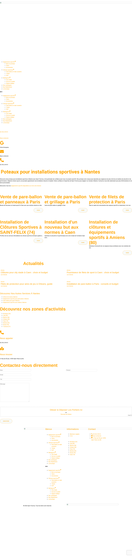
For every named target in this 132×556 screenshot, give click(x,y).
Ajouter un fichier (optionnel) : (9, 405)
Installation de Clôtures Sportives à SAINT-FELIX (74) (21, 227)
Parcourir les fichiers (66, 414)
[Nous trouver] (2, 348)
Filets (7, 65)
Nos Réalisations (7, 87)
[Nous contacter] (2, 135)
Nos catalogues (7, 85)
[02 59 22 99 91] (2, 129)
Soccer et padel (10, 81)
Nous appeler (6, 338)
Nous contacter (4, 138)
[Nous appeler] (2, 332)
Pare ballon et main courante (14, 71)
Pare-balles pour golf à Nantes (11, 300)
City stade (9, 79)
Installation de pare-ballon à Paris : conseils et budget (92, 284)
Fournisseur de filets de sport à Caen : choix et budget (93, 272)
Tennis (8, 73)
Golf (7, 75)
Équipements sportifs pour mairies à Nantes (15, 302)
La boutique (6, 89)
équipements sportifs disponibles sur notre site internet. (26, 185)
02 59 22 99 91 (4, 132)
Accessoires (9, 67)
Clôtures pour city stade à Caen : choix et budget (24, 272)
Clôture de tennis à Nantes (10, 297)
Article (2, 270)
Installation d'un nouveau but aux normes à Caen (61, 227)
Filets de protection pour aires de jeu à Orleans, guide (26, 284)
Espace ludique (10, 83)
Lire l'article (4, 274)
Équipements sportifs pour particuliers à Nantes (16, 298)
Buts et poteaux (10, 63)
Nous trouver (6, 354)
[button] (66, 92)
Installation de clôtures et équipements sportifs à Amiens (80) (107, 232)
